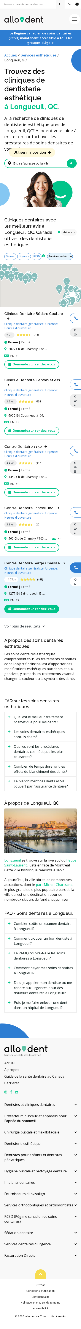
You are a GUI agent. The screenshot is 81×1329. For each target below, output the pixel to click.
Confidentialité (40, 1297)
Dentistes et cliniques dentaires (29, 1104)
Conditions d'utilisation (40, 1291)
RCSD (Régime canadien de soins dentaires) (30, 1219)
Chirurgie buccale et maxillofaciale (31, 1132)
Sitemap (41, 1285)
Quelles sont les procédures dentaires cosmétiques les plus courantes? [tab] (39, 751)
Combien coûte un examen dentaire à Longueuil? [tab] (42, 926)
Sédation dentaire (18, 1232)
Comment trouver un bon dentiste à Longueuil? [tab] (43, 941)
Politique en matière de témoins (40, 1302)
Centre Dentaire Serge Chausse (32, 563)
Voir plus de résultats (22, 626)
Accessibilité (40, 1308)
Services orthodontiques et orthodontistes (38, 1205)
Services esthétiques (38, 55)
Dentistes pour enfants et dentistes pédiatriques (33, 1157)
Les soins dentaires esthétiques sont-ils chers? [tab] (39, 734)
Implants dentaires (19, 1182)
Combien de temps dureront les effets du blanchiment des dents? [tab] (40, 769)
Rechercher (71, 163)
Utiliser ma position (29, 152)
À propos (11, 1069)
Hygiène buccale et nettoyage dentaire (35, 1171)
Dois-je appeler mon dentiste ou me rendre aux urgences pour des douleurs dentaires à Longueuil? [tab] (43, 987)
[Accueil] (23, 19)
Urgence (24, 256)
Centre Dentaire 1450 (23, 446)
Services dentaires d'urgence (27, 1244)
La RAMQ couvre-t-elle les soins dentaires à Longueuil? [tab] (39, 956)
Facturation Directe (19, 1255)
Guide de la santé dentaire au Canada (34, 1076)
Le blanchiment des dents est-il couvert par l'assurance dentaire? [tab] (41, 784)
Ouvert (10, 256)
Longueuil (12, 860)
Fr (60, 4)
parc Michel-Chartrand (54, 884)
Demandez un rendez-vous (33, 364)
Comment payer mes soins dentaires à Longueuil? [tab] (43, 970)
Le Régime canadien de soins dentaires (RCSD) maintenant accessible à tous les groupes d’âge (41, 38)
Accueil (10, 55)
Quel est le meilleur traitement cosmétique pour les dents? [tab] (38, 719)
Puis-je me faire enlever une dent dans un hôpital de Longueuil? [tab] (40, 1005)
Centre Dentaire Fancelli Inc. (29, 508)
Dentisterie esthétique (22, 1143)
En (69, 4)
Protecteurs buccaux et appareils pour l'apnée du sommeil (35, 1118)
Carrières (11, 1083)
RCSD (36, 256)
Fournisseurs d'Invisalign (24, 1193)
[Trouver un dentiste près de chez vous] (23, 4)
